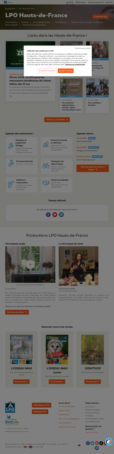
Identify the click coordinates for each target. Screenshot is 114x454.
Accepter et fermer (65, 70)
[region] (58, 61)
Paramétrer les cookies (47, 70)
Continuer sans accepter (82, 48)
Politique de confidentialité (75, 65)
